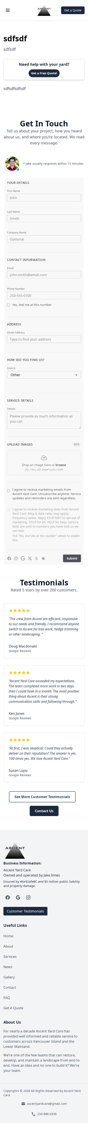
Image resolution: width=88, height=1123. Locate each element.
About (8, 946)
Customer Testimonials (25, 911)
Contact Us (44, 811)
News (7, 966)
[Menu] (7, 10)
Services (10, 956)
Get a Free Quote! (44, 73)
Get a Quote (72, 10)
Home (8, 936)
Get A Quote (13, 1008)
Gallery (9, 977)
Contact (9, 987)
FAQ (6, 997)
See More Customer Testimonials (42, 796)
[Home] (44, 10)
